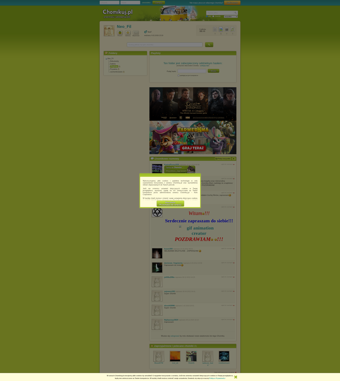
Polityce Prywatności (217, 378)
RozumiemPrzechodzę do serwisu (170, 203)
